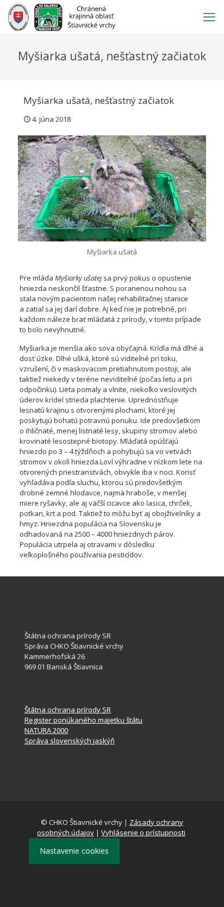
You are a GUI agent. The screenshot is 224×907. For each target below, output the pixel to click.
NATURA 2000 (46, 730)
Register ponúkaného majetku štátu (83, 720)
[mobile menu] (209, 16)
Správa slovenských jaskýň (69, 741)
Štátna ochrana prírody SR (67, 710)
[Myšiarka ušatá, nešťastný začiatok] (112, 188)
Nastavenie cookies (74, 851)
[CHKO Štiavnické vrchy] (61, 16)
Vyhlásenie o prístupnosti (143, 832)
